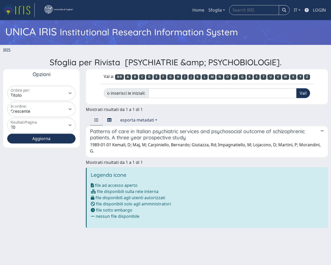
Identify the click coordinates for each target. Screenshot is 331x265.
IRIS (7, 50)
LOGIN (319, 10)
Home (198, 10)
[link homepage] (19, 10)
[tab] (96, 120)
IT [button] (295, 10)
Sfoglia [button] (215, 10)
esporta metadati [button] (137, 120)
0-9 (119, 77)
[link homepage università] (58, 10)
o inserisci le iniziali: (126, 93)
